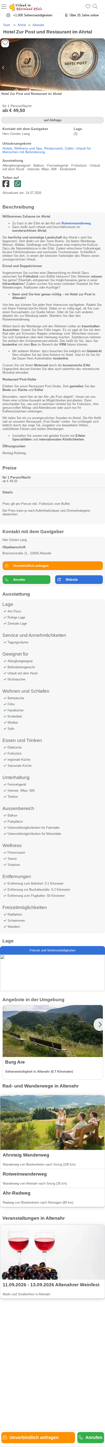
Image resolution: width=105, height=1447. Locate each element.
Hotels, (8, 148)
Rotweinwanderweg (76, 223)
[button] (101, 67)
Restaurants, (54, 148)
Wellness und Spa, (29, 148)
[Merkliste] (88, 6)
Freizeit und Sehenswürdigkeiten (52, 950)
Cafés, (70, 148)
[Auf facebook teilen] (17, 184)
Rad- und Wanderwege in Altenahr (40, 1085)
